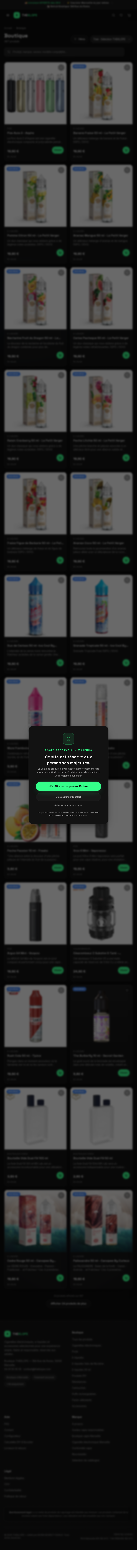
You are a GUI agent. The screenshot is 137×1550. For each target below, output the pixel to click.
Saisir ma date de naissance (68, 805)
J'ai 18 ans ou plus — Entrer (68, 786)
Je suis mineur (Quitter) (68, 797)
